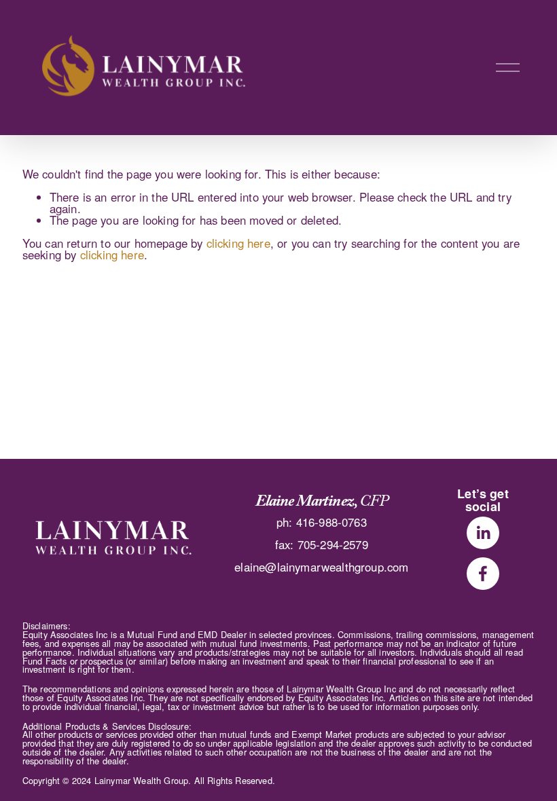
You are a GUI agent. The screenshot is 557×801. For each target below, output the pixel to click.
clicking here (238, 243)
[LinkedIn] (483, 533)
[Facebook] (483, 573)
